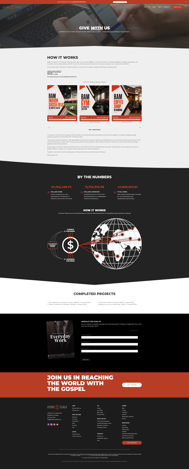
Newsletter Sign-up (102, 438)
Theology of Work (102, 427)
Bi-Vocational (100, 414)
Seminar (124, 414)
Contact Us (100, 436)
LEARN (154, 7)
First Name (85, 342)
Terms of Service (76, 436)
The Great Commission (103, 421)
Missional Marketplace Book (129, 433)
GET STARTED (132, 442)
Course (124, 410)
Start (98, 440)
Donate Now (75, 410)
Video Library (125, 429)
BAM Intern (100, 412)
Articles (124, 425)
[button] (140, 127)
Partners (74, 425)
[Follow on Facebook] (48, 424)
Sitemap (63, 461)
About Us (74, 417)
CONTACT (166, 7)
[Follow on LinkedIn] (54, 424)
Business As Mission (102, 425)
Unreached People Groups (104, 423)
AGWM (99, 408)
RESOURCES (126, 423)
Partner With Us (76, 408)
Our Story (74, 419)
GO (149, 7)
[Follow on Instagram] (51, 424)
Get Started (132, 385)
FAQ (73, 427)
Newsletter (125, 427)
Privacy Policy (76, 434)
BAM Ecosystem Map (127, 437)
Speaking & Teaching (127, 416)
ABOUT (160, 7)
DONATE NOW (177, 7)
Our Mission (75, 421)
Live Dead (99, 410)
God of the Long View (128, 435)
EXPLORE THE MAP (120, 2)
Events (124, 418)
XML (67, 461)
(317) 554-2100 (51, 417)
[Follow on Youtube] (57, 424)
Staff (73, 423)
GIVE (145, 7)
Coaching (124, 412)
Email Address (86, 335)
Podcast (124, 431)
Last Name (85, 349)
